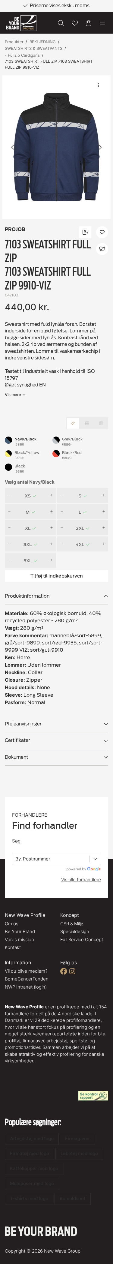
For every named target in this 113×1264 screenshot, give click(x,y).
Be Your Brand (20, 931)
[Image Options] (98, 85)
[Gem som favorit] (74, 23)
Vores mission (19, 939)
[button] (56, 147)
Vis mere (13, 394)
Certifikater (17, 740)
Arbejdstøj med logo (32, 1138)
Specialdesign (74, 931)
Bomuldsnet (73, 1198)
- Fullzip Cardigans (22, 55)
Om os (11, 923)
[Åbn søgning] (61, 23)
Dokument (16, 757)
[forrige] (13, 147)
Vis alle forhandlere (81, 879)
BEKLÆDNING (43, 41)
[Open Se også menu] (102, 249)
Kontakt (13, 947)
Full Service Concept (81, 939)
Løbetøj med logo (79, 1153)
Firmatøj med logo (29, 1153)
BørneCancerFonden (27, 979)
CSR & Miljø (71, 923)
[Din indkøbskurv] (88, 23)
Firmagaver (77, 1138)
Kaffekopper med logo (34, 1168)
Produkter (14, 41)
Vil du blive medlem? (26, 971)
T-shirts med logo (29, 1198)
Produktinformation (27, 596)
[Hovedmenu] (102, 23)
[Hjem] (21, 23)
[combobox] (16, 859)
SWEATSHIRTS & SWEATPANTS (33, 48)
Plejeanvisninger (23, 724)
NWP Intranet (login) (26, 987)
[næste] (100, 147)
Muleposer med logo (32, 1183)
